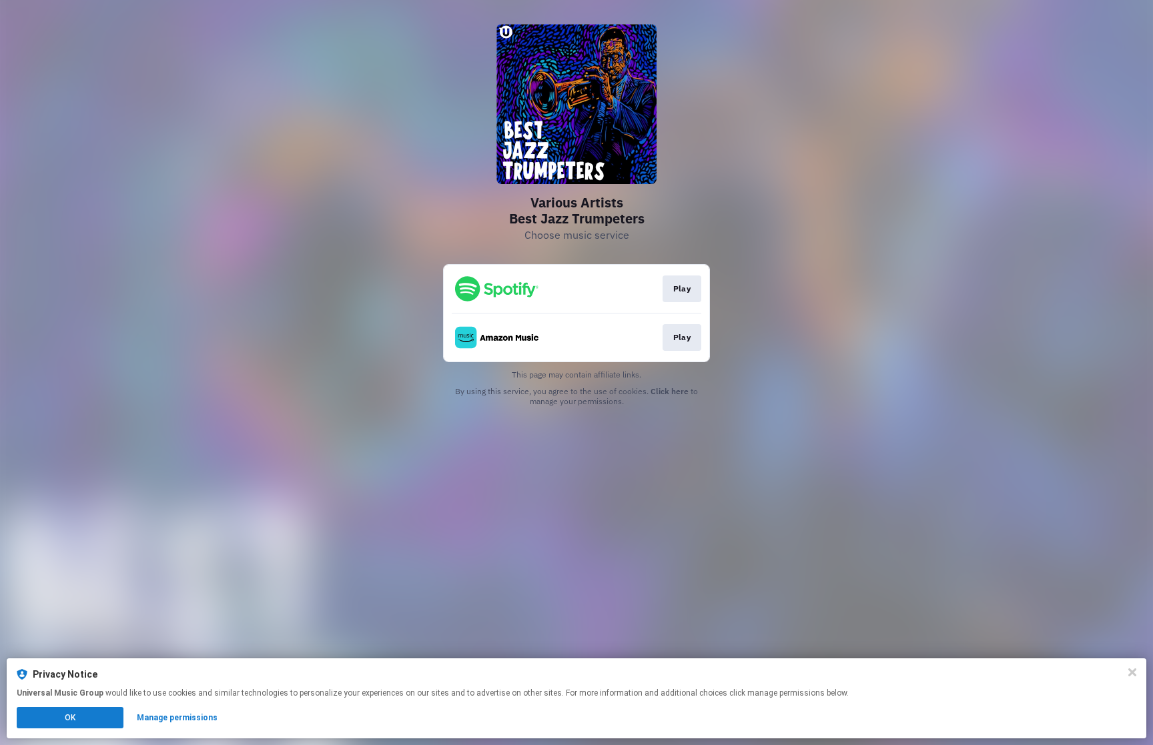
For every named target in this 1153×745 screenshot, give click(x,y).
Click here (670, 391)
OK (70, 717)
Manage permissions (177, 717)
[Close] (1132, 672)
